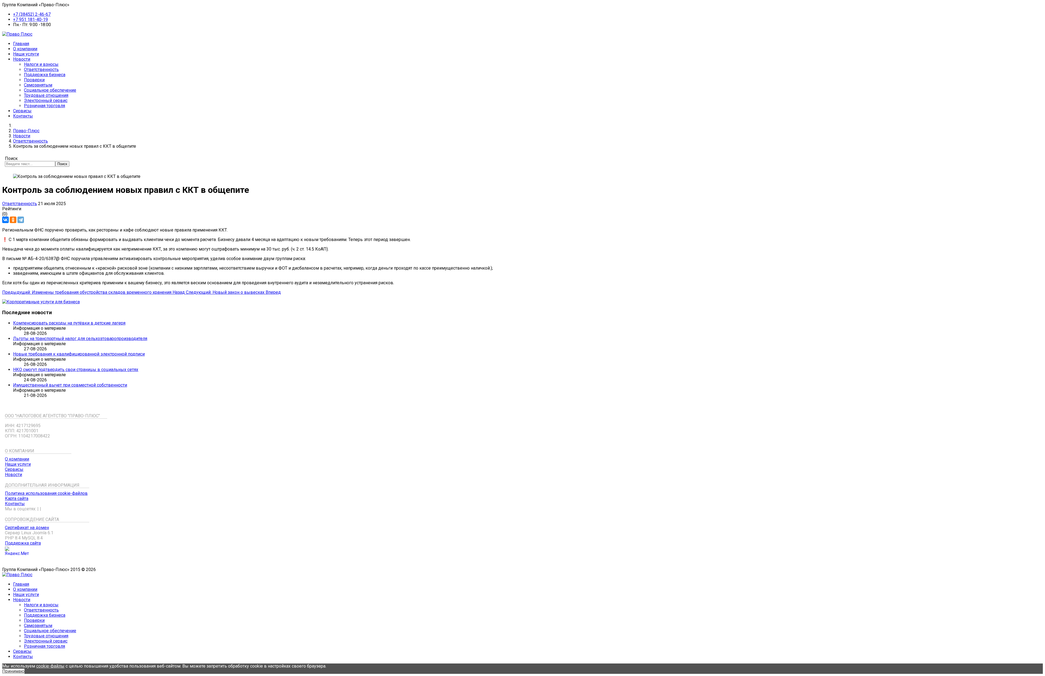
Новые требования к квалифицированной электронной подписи (79, 354)
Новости (21, 59)
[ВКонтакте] (5, 220)
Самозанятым (38, 85)
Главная (21, 43)
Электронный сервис (45, 100)
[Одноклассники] (13, 220)
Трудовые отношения (46, 95)
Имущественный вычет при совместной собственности (70, 385)
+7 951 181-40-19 (30, 19)
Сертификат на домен (27, 527)
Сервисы (22, 110)
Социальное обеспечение (50, 90)
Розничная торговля (44, 105)
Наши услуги (26, 54)
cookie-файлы (50, 666)
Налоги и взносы (41, 64)
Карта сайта (16, 498)
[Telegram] (20, 220)
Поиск (11, 158)
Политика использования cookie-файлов (46, 493)
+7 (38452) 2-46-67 (32, 14)
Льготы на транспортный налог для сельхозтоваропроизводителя (80, 338)
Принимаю (13, 671)
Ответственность (41, 69)
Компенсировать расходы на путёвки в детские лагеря (69, 323)
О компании (25, 48)
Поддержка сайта (23, 543)
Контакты (23, 116)
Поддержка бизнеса (44, 74)
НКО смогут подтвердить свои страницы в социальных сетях (75, 369)
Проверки (34, 79)
